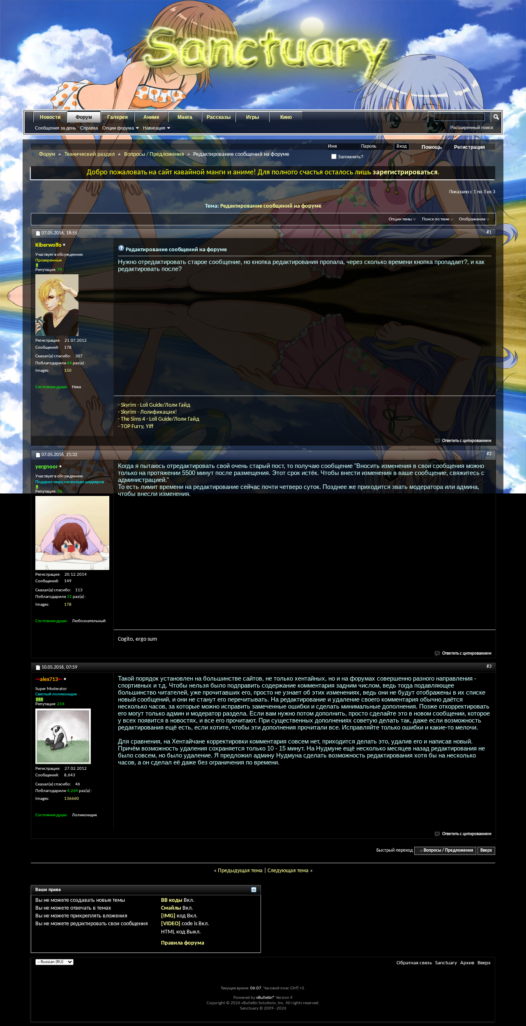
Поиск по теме (435, 219)
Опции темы (400, 219)
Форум (84, 117)
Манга (185, 117)
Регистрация (469, 147)
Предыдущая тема (240, 871)
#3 (489, 666)
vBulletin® (265, 998)
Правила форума (182, 943)
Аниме (151, 117)
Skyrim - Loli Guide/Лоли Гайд (155, 405)
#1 (489, 232)
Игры (252, 117)
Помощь (432, 147)
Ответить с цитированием (466, 441)
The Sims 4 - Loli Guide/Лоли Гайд (160, 419)
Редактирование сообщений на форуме (270, 206)
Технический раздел (90, 154)
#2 (489, 454)
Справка (89, 127)
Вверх (486, 850)
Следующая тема (288, 871)
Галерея (117, 117)
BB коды (171, 900)
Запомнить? (350, 156)
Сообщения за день (55, 127)
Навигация (154, 127)
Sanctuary (446, 963)
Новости (50, 117)
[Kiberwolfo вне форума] (56, 305)
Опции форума (118, 127)
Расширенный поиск (471, 127)
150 (68, 370)
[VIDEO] (170, 924)
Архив (467, 963)
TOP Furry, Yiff (137, 427)
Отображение (472, 219)
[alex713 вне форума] (63, 736)
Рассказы (219, 117)
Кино (286, 117)
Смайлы (171, 908)
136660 (71, 799)
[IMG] (168, 916)
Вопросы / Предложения (154, 154)
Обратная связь (414, 963)
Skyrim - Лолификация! (149, 412)
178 (68, 604)
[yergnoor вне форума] (72, 533)
